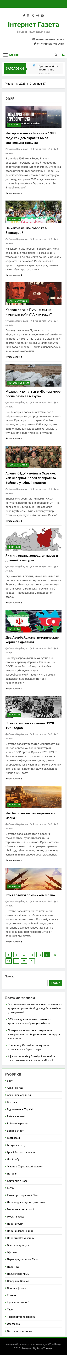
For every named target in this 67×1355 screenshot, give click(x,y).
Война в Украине (17, 301)
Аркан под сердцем (19, 1095)
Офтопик (12, 1252)
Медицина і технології (20, 1209)
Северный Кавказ (18, 1281)
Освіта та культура (18, 1245)
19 (8, 961)
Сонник (11, 1295)
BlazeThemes (45, 1348)
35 (24, 961)
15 (31, 954)
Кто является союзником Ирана (30, 895)
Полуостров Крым (18, 382)
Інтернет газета (33, 25)
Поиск (9, 976)
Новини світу (15, 1223)
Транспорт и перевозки (21, 1316)
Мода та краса (15, 1216)
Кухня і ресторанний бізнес (23, 1195)
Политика (14, 124)
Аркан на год (15, 1087)
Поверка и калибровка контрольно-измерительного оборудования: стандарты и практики (34, 1034)
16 (39, 954)
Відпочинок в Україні (20, 1109)
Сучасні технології (18, 1302)
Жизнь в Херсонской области (25, 1166)
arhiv (10, 1080)
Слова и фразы (16, 1288)
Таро (10, 1309)
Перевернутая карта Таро (22, 1259)
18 (55, 954)
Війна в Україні (16, 1116)
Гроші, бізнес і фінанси (21, 1152)
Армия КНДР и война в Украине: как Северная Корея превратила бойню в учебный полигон (30, 478)
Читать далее (12, 193)
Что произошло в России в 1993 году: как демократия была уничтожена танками (30, 138)
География (14, 219)
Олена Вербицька (18, 149)
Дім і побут (13, 1159)
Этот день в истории (19, 1331)
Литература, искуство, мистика (26, 1202)
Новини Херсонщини (20, 1231)
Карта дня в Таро (17, 1180)
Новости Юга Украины (20, 1238)
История (12, 1173)
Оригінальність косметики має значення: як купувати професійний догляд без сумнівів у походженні (48, 68)
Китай (10, 1188)
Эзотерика (13, 1323)
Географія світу (16, 1145)
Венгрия (12, 1102)
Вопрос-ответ (15, 1130)
